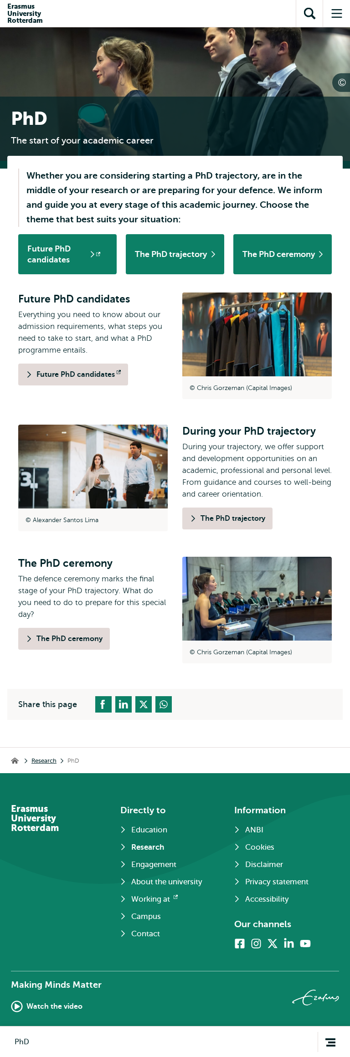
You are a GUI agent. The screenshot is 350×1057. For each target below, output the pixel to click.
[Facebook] (239, 943)
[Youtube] (305, 943)
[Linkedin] (288, 943)
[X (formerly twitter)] (272, 943)
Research (44, 760)
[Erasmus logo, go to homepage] (315, 998)
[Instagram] (256, 943)
